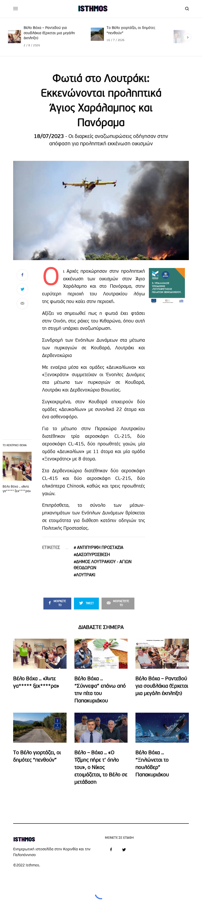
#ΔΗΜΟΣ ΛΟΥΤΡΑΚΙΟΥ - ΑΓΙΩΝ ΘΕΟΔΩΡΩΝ (103, 565)
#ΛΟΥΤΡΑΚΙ (84, 575)
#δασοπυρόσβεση (92, 555)
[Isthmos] (93, 8)
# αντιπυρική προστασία (98, 548)
